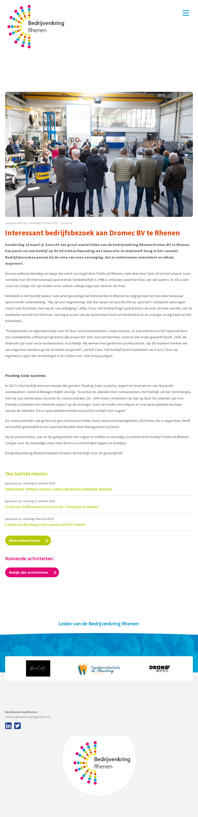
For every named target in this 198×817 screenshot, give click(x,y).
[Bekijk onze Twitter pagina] (17, 726)
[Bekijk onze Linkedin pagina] (7, 726)
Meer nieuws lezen (25, 540)
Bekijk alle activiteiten (29, 572)
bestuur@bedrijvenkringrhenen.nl (27, 717)
